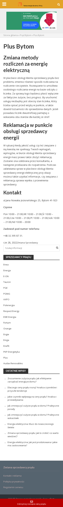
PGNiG (6, 293)
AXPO (6, 299)
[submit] (57, 247)
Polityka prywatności (13, 481)
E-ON (6, 276)
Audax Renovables (13, 363)
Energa (7, 270)
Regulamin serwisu (13, 487)
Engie (6, 334)
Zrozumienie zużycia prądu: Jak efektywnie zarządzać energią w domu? (29, 380)
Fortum (7, 322)
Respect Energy (11, 311)
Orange (7, 328)
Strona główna (10, 35)
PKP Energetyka (11, 351)
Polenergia (9, 305)
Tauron (7, 281)
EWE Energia (9, 316)
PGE (5, 287)
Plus (5, 357)
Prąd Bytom (25, 35)
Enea (6, 264)
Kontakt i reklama (12, 475)
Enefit (6, 345)
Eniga (6, 340)
